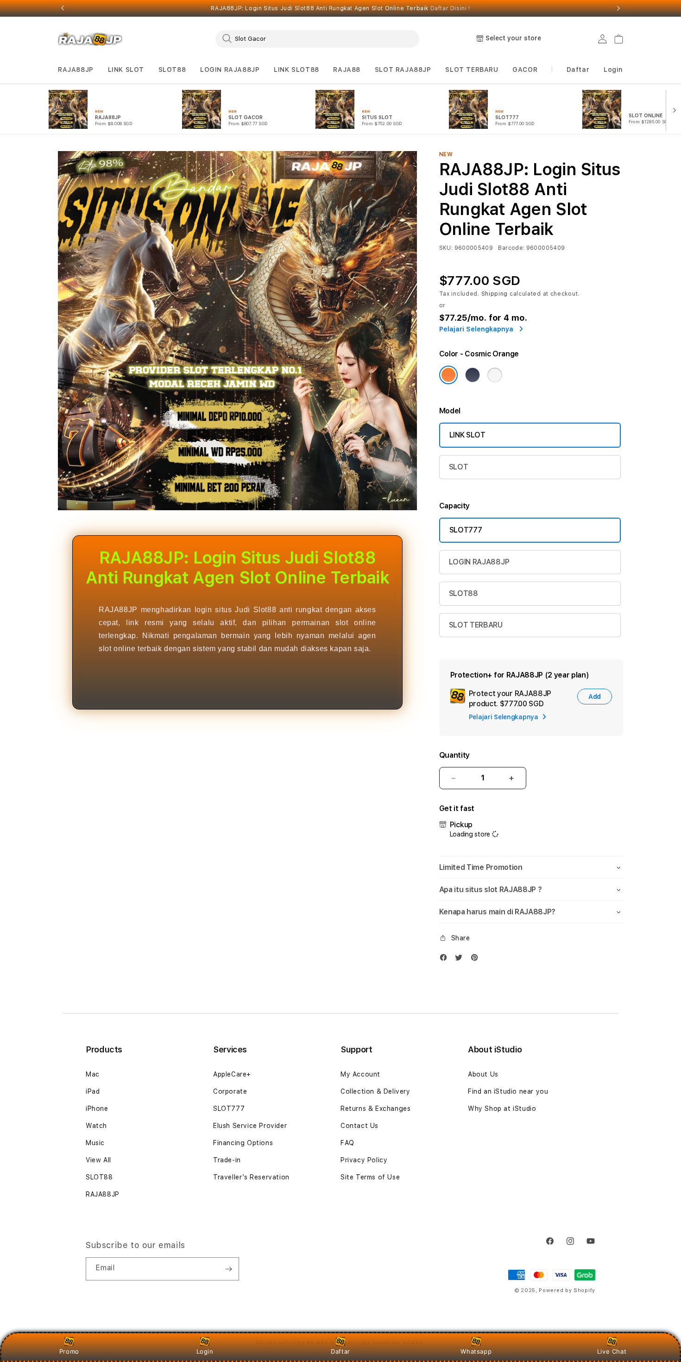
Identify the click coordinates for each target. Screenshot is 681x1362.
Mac (93, 1074)
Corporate (230, 1091)
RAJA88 (346, 69)
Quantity (454, 755)
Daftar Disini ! (450, 8)
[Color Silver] (494, 374)
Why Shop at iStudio (502, 1108)
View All (98, 1160)
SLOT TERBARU (471, 69)
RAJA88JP (76, 69)
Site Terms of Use (370, 1177)
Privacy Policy (363, 1160)
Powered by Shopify (567, 1290)
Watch (96, 1125)
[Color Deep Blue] (472, 374)
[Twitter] (460, 959)
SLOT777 (465, 530)
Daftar (340, 1351)
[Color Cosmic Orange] (448, 375)
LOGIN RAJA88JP (229, 69)
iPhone (97, 1108)
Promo (69, 1351)
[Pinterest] (476, 959)
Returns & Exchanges (375, 1108)
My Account (360, 1074)
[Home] (90, 39)
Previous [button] (62, 8)
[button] (76, 70)
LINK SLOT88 (296, 69)
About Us (483, 1074)
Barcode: (511, 248)
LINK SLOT (126, 69)
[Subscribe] (228, 1268)
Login (205, 1351)
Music (95, 1143)
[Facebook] (445, 959)
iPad (93, 1091)
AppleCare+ (232, 1074)
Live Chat (611, 1351)
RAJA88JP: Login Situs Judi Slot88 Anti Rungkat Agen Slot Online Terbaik (340, 8)
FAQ (347, 1143)
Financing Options (243, 1143)
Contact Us (359, 1125)
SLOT (458, 466)
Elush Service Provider (250, 1125)
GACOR (524, 69)
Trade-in (227, 1160)
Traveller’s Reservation (251, 1177)
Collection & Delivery (375, 1091)
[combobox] (317, 38)
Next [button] (618, 8)
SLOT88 (172, 69)
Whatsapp (476, 1351)
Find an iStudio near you (508, 1091)
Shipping (494, 294)
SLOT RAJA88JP (403, 69)
